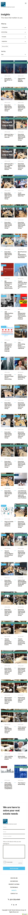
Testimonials (14, 887)
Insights (14, 890)
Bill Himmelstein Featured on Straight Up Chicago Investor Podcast (8, 347)
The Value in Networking (21, 783)
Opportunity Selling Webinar (21, 80)
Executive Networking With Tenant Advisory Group (8, 107)
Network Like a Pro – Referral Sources (9, 136)
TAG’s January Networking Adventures (22, 728)
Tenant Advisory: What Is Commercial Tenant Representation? (22, 284)
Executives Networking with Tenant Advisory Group (8, 671)
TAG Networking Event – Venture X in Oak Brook (21, 345)
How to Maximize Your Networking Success (22, 377)
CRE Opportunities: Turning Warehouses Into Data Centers (9, 315)
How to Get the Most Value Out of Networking (9, 377)
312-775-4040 (15, 899)
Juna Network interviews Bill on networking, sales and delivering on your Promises (22, 494)
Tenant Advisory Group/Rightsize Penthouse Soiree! (9, 553)
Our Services (14, 881)
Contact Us (14, 893)
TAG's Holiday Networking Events (9, 758)
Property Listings (14, 884)
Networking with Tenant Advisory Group (21, 700)
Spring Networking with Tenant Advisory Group (8, 729)
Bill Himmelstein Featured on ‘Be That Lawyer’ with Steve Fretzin (9, 284)
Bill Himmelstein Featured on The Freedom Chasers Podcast (22, 315)
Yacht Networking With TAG (21, 194)
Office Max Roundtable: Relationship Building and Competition (8, 785)
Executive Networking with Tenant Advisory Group (8, 405)
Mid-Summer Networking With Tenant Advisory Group (21, 671)
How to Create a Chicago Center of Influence (9, 524)
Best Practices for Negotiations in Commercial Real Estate (22, 254)
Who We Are (14, 878)
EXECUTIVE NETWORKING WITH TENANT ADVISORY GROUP (22, 583)
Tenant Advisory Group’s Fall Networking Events (8, 641)
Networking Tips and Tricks (22, 757)
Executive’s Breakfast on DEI (8, 80)
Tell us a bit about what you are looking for (12, 842)
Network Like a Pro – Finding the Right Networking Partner (9, 166)
